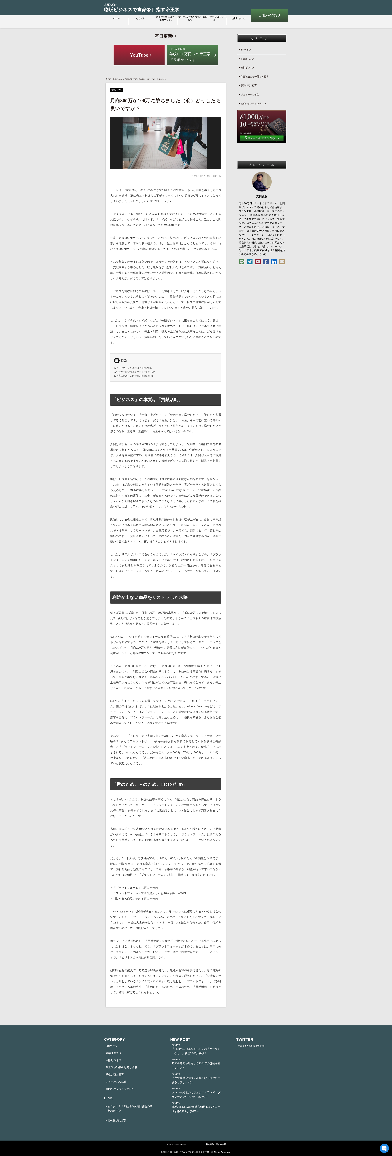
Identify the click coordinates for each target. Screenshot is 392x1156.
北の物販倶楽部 (117, 1120)
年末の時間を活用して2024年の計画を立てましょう (196, 1064)
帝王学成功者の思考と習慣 (189, 18)
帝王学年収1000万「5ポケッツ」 (165, 18)
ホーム (116, 18)
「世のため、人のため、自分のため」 (135, 375)
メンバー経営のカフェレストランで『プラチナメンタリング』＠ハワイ (196, 1093)
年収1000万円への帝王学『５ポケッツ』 (190, 55)
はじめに (140, 18)
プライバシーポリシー (176, 1144)
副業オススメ (247, 58)
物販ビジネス (117, 79)
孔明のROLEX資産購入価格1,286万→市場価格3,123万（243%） (196, 1107)
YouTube (139, 55)
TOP (109, 79)
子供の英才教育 (249, 85)
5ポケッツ (246, 49)
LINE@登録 (268, 15)
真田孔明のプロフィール (214, 18)
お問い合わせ (239, 18)
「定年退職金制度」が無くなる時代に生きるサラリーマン (196, 1078)
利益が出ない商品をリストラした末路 (135, 372)
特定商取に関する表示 (216, 1144)
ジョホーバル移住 (250, 94)
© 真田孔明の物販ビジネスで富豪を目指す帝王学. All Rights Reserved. (196, 1152)
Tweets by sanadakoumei (250, 1045)
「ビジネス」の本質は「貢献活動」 (134, 368)
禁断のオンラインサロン (253, 103)
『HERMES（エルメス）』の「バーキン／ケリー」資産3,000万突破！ (196, 1049)
